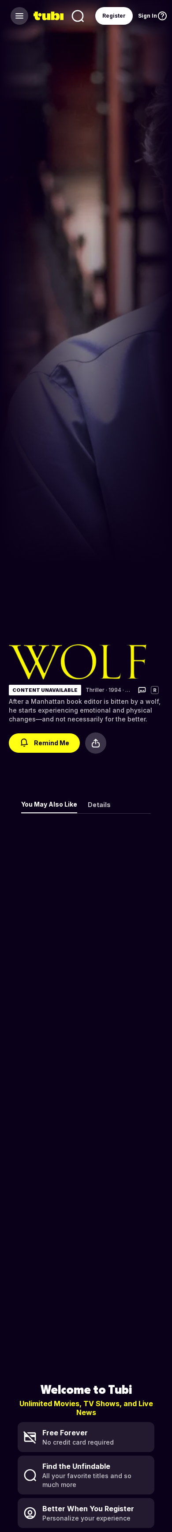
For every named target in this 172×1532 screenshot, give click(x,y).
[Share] (95, 743)
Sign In (147, 15)
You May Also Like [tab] (49, 804)
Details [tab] (99, 804)
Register (114, 15)
